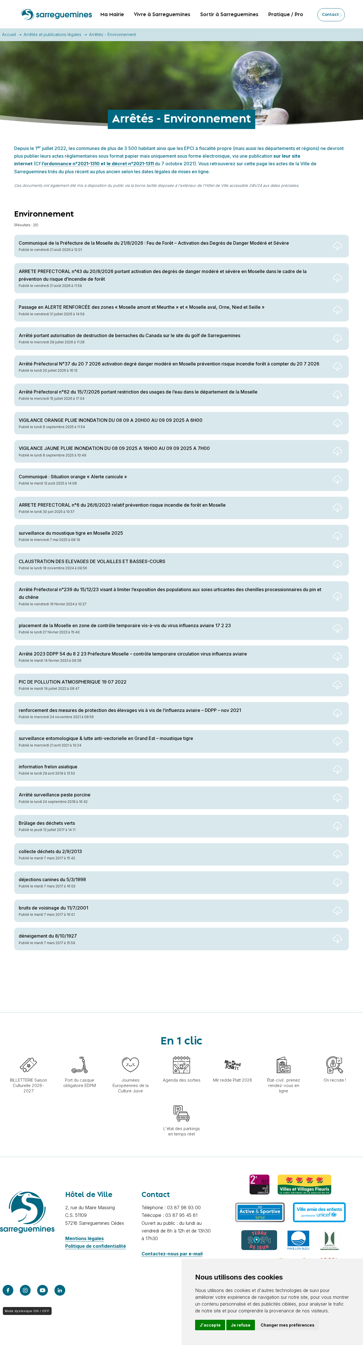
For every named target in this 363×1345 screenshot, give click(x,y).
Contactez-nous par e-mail (172, 1254)
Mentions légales (84, 1238)
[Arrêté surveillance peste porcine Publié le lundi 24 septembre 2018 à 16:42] (181, 810)
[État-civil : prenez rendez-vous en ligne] (283, 1053)
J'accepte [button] (210, 1325)
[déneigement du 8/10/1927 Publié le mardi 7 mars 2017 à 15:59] (181, 951)
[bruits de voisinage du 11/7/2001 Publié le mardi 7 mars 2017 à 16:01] (181, 922)
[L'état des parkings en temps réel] (181, 1102)
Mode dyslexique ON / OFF (27, 1311)
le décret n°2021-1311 (131, 163)
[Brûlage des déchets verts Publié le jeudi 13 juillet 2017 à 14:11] (181, 838)
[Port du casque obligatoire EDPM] (79, 1053)
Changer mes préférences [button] (288, 1325)
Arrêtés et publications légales (52, 34)
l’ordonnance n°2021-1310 (71, 163)
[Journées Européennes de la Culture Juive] (130, 1053)
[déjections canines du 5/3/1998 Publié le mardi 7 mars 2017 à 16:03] (181, 894)
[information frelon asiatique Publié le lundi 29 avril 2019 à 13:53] (181, 781)
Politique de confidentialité (95, 1246)
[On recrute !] (334, 1053)
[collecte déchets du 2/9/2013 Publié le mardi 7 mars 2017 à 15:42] (181, 866)
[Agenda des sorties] (181, 1053)
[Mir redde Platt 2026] (232, 1053)
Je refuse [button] (240, 1325)
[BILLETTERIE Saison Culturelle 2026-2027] (28, 1053)
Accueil (9, 34)
